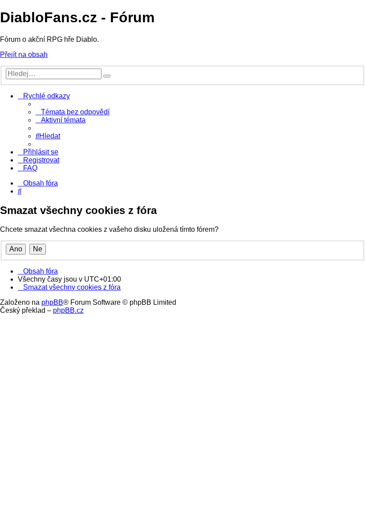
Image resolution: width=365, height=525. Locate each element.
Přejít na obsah (24, 54)
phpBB (52, 302)
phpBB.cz (68, 310)
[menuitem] (73, 112)
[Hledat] (106, 76)
